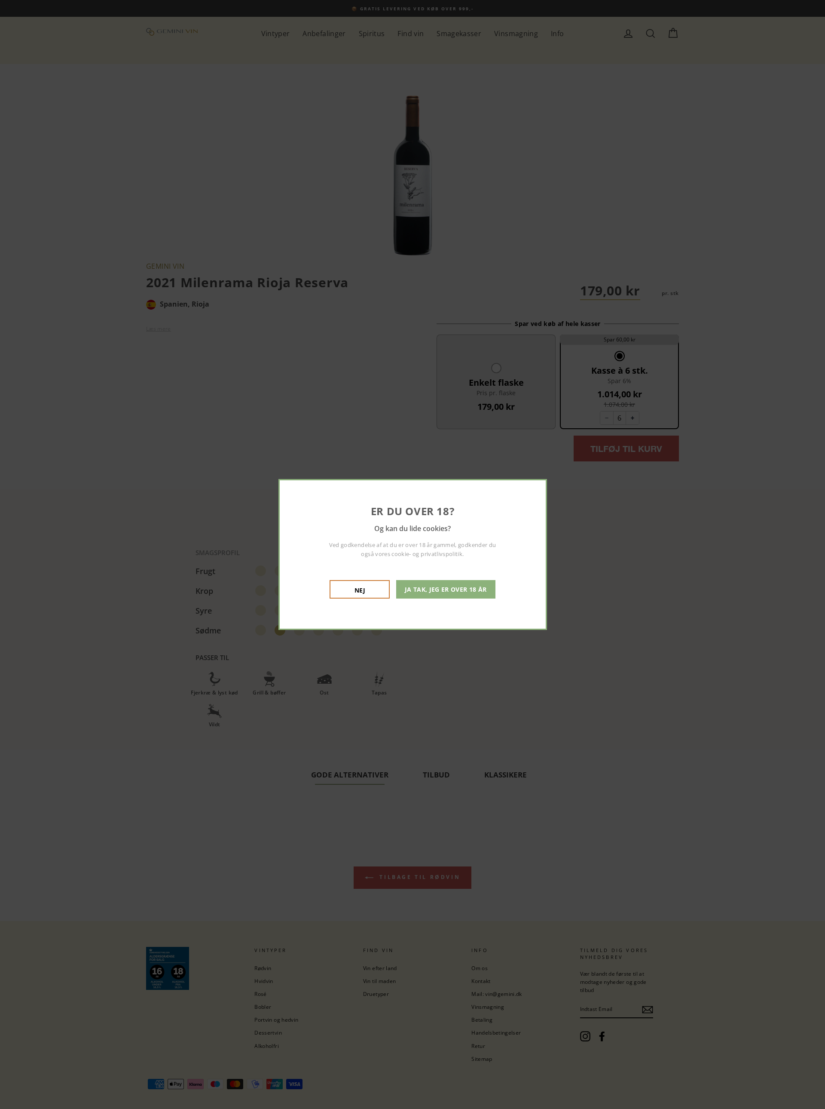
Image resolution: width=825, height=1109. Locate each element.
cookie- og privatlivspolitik (426, 554)
